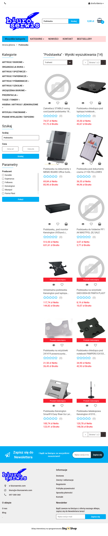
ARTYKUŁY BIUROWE (12, 62)
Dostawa (60, 476)
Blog (4, 513)
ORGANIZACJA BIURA (13, 67)
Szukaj (20, 156)
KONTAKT (68, 39)
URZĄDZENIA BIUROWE (13, 90)
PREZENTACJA (9, 95)
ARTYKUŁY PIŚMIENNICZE (15, 81)
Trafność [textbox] (48, 62)
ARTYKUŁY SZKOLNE (12, 85)
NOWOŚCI (53, 39)
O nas (4, 508)
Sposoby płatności (64, 493)
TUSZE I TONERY (10, 100)
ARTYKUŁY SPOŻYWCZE (14, 71)
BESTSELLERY (84, 39)
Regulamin (61, 484)
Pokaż (20, 199)
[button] (61, 470)
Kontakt (59, 497)
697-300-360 (15, 495)
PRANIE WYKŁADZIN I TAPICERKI (18, 117)
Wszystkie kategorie (15, 39)
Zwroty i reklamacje (65, 480)
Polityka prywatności (65, 488)
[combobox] (57, 62)
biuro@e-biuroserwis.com (20, 490)
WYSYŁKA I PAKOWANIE (14, 112)
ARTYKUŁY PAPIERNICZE (14, 76)
